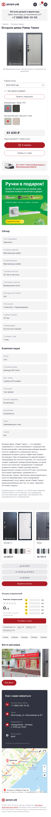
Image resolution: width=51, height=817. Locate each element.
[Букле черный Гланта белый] (6, 551)
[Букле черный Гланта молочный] (11, 551)
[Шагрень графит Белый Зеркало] (39, 551)
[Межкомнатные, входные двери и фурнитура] (10, 4)
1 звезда (43, 637)
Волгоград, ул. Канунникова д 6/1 (26, 715)
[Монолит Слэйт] (8, 121)
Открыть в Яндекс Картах (18, 790)
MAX (13, 736)
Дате (19, 627)
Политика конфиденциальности (17, 743)
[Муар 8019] (16, 108)
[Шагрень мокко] (16, 121)
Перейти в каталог (24, 584)
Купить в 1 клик (25, 153)
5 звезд (5, 637)
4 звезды (14, 637)
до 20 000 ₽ (25, 566)
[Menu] (45, 4)
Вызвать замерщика (24, 96)
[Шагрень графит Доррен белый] (45, 551)
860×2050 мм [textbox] (12, 85)
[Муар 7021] (8, 108)
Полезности (7, 630)
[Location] (35, 4)
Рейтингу (29, 627)
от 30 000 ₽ (25, 578)
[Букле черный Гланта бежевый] (22, 551)
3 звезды (24, 637)
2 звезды (34, 637)
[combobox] (24, 85)
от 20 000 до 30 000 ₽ (24, 572)
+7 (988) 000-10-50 (24, 17)
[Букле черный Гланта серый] (17, 551)
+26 (28, 551)
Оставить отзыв (25, 621)
